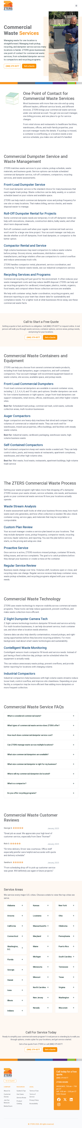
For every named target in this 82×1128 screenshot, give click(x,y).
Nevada (36, 1008)
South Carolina (65, 957)
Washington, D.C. (12, 947)
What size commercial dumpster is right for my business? (32, 764)
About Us (7, 1091)
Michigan (37, 957)
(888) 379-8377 (62, 1078)
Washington (64, 997)
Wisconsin (63, 1008)
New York (63, 905)
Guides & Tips (21, 1091)
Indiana (10, 1011)
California (11, 926)
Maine (35, 946)
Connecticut (12, 936)
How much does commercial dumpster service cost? (30, 735)
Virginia (62, 987)
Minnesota (37, 967)
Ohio (61, 916)
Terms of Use (34, 1091)
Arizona (10, 916)
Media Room (8, 1106)
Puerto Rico (64, 946)
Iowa (9, 990)
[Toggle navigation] (76, 6)
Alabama (11, 905)
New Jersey (38, 997)
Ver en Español (10, 1081)
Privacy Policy (34, 1100)
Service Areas (21, 1097)
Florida (10, 959)
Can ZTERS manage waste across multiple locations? (30, 745)
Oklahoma (63, 926)
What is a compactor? (16, 783)
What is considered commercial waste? (24, 716)
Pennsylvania (64, 936)
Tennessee (63, 967)
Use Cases (20, 1094)
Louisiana (37, 916)
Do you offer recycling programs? (21, 793)
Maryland (37, 936)
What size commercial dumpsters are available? (28, 754)
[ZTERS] (8, 6)
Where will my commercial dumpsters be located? (28, 774)
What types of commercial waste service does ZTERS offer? (33, 725)
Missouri (36, 977)
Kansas (36, 905)
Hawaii (10, 980)
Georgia (10, 970)
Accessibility (33, 1103)
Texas (61, 977)
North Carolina (39, 987)
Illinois (10, 1000)
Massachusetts (39, 926)
